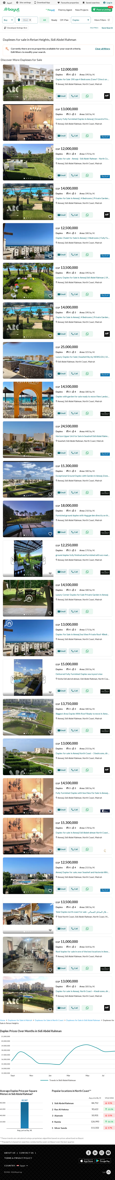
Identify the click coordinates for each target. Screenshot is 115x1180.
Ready (54, 20)
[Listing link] (57, 83)
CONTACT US (26, 1153)
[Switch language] (8, 2)
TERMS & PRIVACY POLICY (18, 1158)
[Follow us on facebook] (88, 1154)
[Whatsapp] (87, 96)
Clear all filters (102, 48)
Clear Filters (94, 28)
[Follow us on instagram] (101, 1154)
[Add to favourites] (50, 98)
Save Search (107, 28)
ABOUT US (9, 1153)
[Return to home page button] (11, 10)
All (44, 20)
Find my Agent (65, 10)
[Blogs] (50, 10)
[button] (8, 20)
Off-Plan (64, 20)
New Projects (81, 10)
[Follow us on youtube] (108, 1154)
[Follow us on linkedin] (95, 1154)
